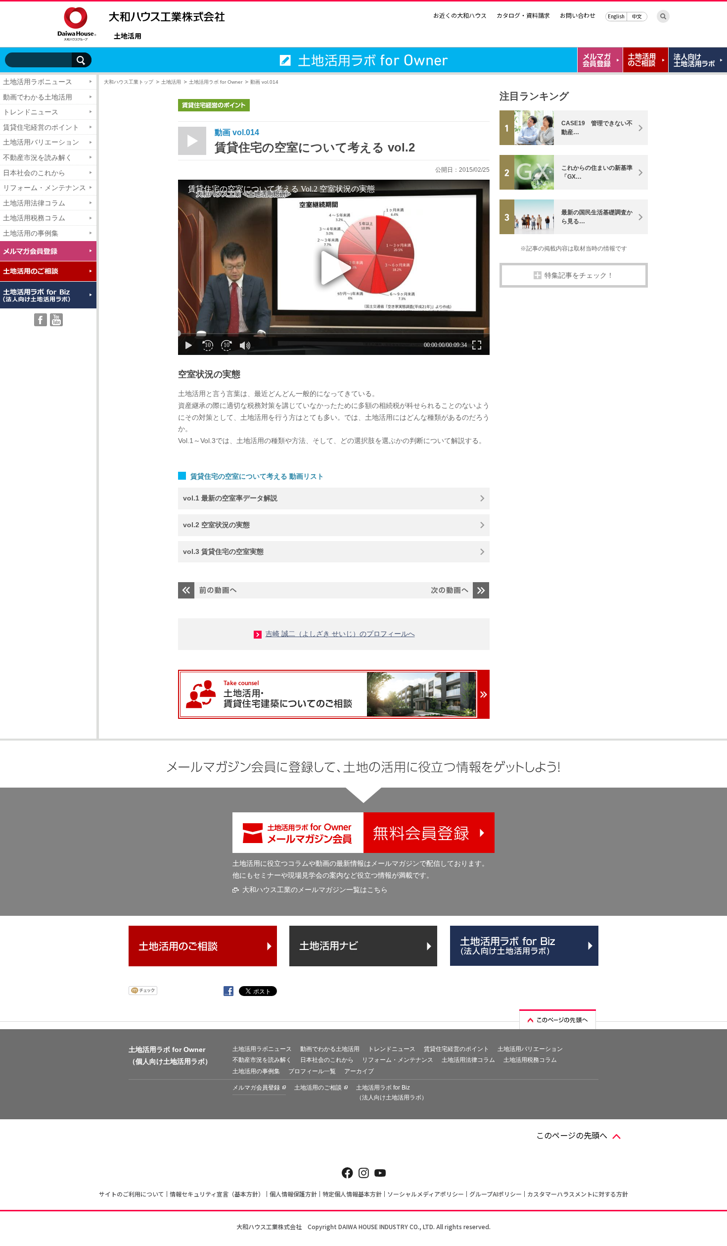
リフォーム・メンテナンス (44, 188)
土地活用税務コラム (34, 218)
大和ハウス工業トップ (128, 82)
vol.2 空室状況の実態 (216, 525)
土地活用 (127, 36)
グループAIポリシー (495, 1194)
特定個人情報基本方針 (352, 1194)
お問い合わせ (577, 15)
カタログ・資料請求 (523, 15)
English (616, 16)
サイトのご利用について (131, 1194)
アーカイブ (359, 1071)
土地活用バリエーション (41, 142)
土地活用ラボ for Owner (215, 82)
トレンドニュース (30, 112)
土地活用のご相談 (318, 1087)
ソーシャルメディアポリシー (425, 1194)
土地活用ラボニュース (37, 82)
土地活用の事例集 (30, 233)
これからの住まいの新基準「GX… (597, 172)
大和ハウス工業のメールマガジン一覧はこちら (315, 890)
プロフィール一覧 (312, 1071)
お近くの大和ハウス (460, 15)
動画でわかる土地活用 (37, 97)
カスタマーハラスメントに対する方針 (577, 1194)
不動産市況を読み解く (37, 157)
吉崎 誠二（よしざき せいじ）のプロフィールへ (340, 634)
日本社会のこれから (34, 173)
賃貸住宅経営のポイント (41, 127)
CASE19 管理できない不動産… (597, 128)
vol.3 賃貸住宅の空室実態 (223, 551)
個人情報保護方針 (293, 1194)
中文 (637, 16)
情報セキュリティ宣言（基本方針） (217, 1194)
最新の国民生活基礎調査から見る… (597, 217)
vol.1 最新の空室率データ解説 (230, 498)
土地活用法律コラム (34, 203)
